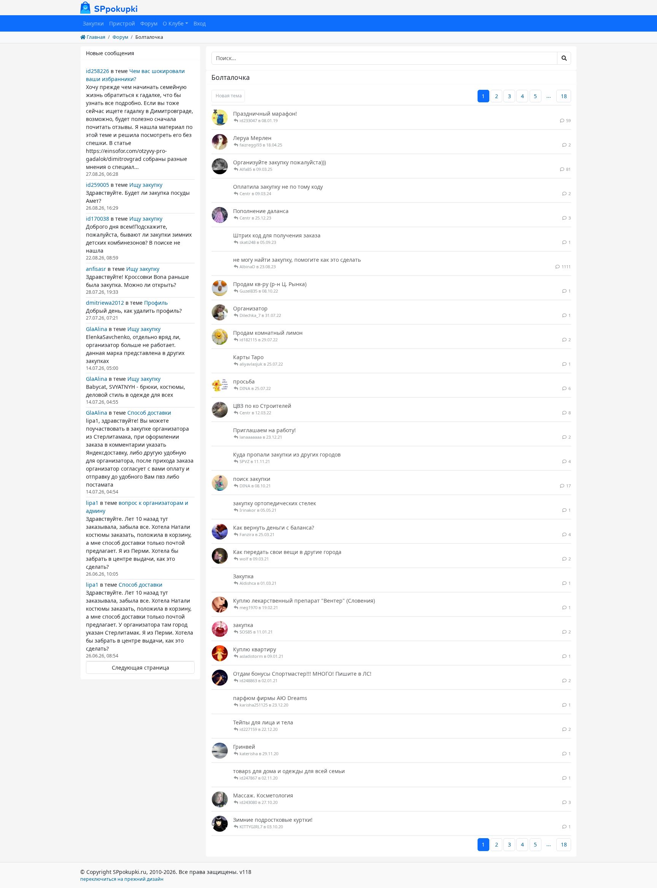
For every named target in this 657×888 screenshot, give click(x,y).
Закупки (93, 23)
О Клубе (173, 23)
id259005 (97, 184)
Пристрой (122, 23)
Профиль (156, 302)
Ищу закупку (145, 184)
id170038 (97, 218)
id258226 (97, 71)
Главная (95, 37)
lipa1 (92, 502)
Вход (200, 23)
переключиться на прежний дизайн (121, 879)
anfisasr (96, 268)
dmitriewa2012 (105, 302)
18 (564, 96)
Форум (148, 23)
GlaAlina (96, 329)
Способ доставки (149, 412)
